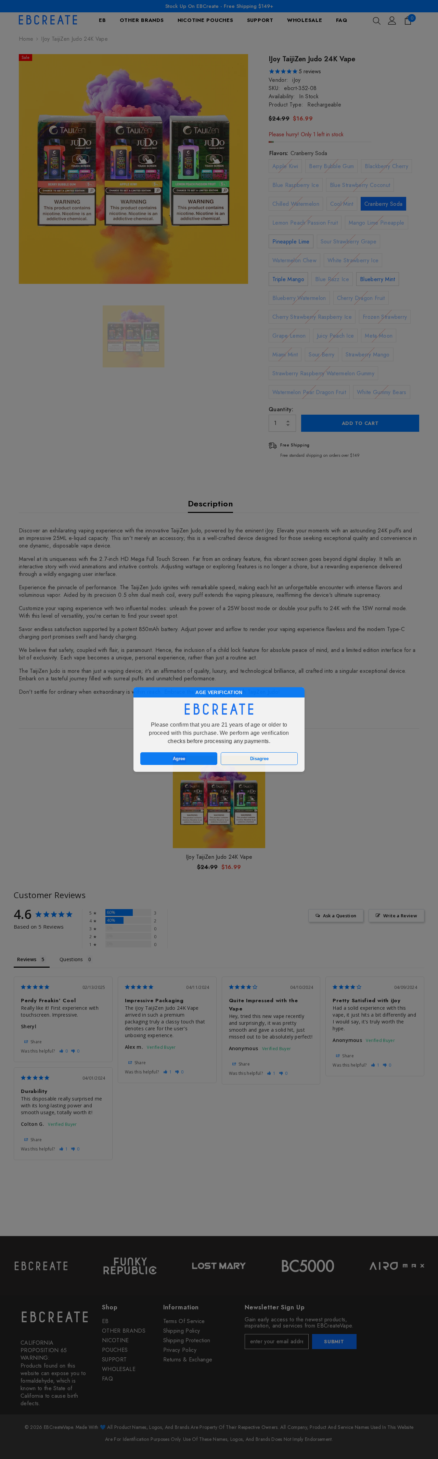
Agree (179, 758)
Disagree (259, 758)
